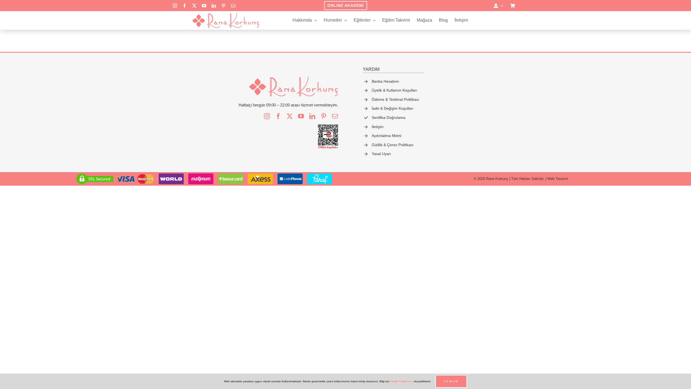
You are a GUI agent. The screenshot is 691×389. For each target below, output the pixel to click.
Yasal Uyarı (381, 154)
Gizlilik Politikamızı (401, 381)
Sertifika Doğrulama (388, 117)
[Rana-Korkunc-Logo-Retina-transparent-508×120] (225, 14)
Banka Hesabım (385, 81)
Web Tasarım (557, 179)
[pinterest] (223, 6)
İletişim (378, 127)
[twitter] (194, 6)
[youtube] (204, 6)
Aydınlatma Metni (386, 135)
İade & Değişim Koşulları (393, 108)
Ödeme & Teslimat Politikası (395, 99)
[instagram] (175, 6)
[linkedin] (214, 6)
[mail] (233, 6)
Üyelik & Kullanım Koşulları (394, 90)
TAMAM (451, 381)
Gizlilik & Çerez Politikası (393, 145)
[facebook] (184, 6)
